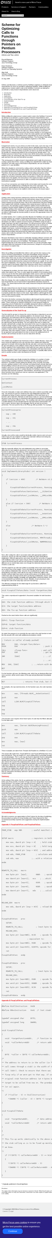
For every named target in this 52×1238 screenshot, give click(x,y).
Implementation (9, 101)
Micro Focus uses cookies (15, 1222)
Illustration (7, 94)
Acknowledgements (10, 106)
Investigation (8, 98)
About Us (5, 11)
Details (6, 102)
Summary (7, 104)
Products (5, 7)
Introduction (8, 93)
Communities (43, 7)
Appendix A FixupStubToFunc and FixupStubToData (20, 107)
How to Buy (15, 11)
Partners (32, 7)
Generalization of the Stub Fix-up (14, 99)
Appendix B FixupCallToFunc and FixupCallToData (20, 109)
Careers (5, 1211)
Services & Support (18, 7)
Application (7, 96)
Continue (12, 1231)
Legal (11, 1211)
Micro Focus (36, 2)
